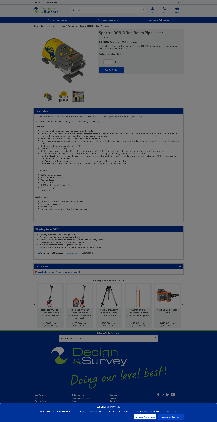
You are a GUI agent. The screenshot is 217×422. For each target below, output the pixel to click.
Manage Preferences (145, 416)
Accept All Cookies (170, 417)
